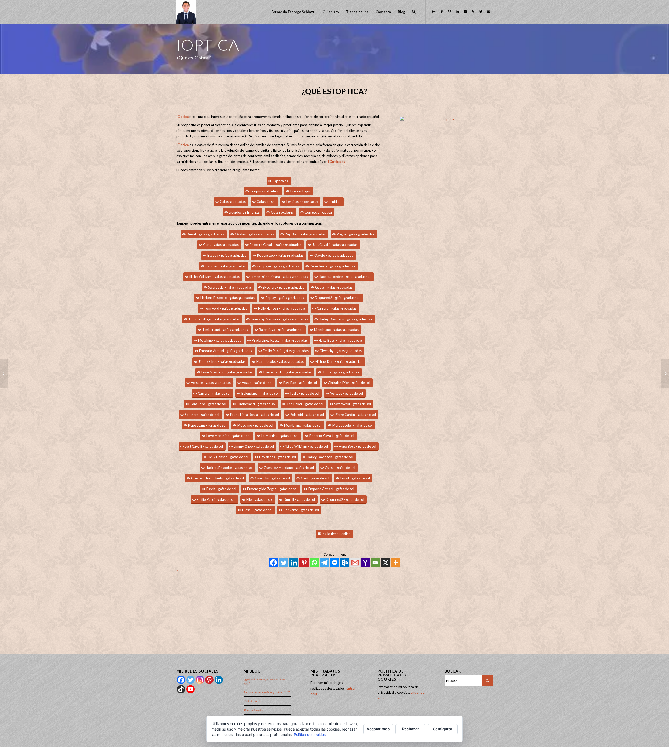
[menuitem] (293, 12)
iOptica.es (336, 161)
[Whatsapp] (314, 562)
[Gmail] (355, 562)
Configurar (442, 729)
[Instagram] (200, 680)
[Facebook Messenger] (334, 562)
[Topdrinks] (665, 373)
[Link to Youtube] (465, 11)
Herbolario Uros (253, 701)
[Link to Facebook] (442, 11)
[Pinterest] (304, 562)
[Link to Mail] (489, 11)
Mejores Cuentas (253, 710)
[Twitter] (283, 562)
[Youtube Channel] (190, 689)
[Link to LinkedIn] (457, 11)
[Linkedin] (293, 562)
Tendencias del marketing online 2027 (267, 692)
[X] (385, 562)
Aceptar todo (378, 729)
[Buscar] (414, 12)
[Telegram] (324, 562)
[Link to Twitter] (481, 11)
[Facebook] (273, 562)
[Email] (375, 562)
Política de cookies (310, 734)
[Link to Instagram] (434, 11)
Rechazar (410, 729)
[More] (395, 562)
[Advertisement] (333, 610)
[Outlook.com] (344, 562)
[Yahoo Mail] (365, 562)
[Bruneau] (4, 373)
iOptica (182, 116)
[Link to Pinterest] (449, 11)
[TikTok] (181, 689)
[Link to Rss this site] (473, 11)
